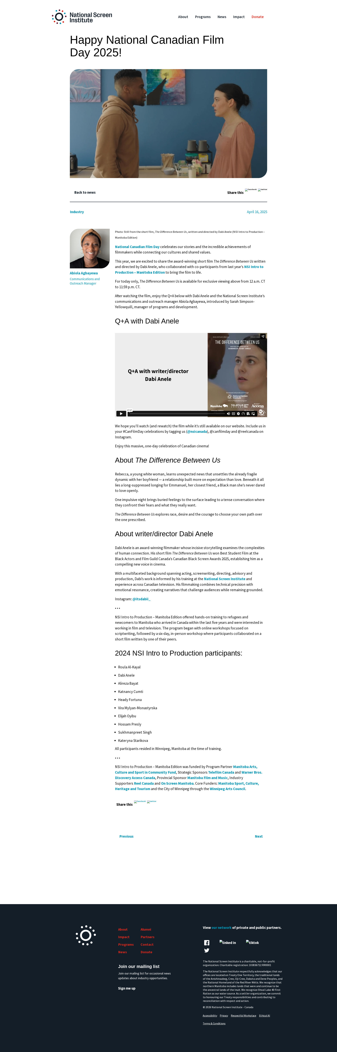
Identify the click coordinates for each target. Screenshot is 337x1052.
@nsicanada (197, 431)
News (221, 16)
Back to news (85, 192)
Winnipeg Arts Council (227, 788)
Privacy (224, 1015)
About (183, 16)
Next (259, 836)
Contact (147, 944)
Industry (77, 211)
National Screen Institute (224, 578)
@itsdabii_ (142, 599)
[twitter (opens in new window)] (207, 950)
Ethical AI (264, 1015)
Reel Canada (144, 783)
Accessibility (210, 1015)
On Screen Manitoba (177, 783)
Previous (126, 836)
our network (222, 927)
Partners (147, 937)
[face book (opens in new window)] (207, 943)
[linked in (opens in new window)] (227, 943)
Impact (239, 16)
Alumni (146, 929)
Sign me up (127, 988)
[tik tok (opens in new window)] (252, 943)
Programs (203, 16)
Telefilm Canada (221, 772)
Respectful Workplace (243, 1015)
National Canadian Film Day (137, 246)
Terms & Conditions (214, 1023)
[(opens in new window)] (251, 192)
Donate (258, 16)
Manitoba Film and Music (207, 777)
